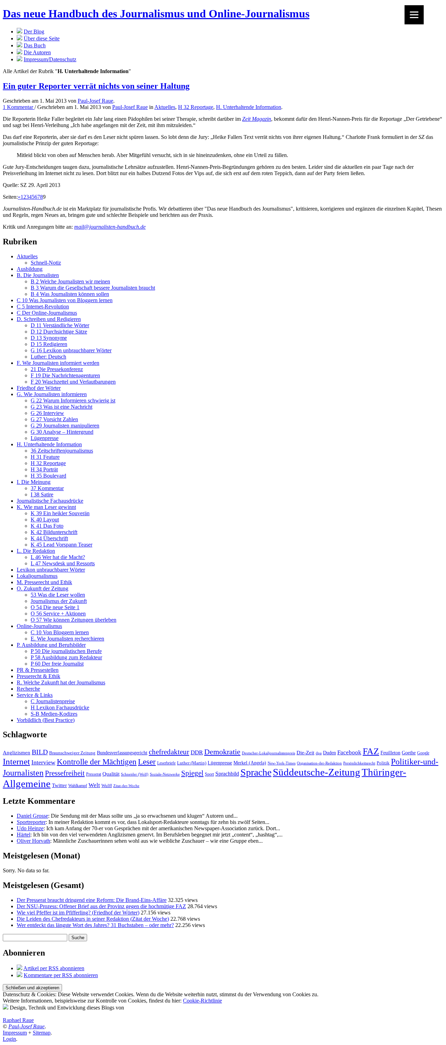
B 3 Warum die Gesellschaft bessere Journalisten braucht (93, 288)
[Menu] (414, 14)
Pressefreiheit (65, 773)
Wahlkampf (77, 785)
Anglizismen (16, 752)
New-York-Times (281, 763)
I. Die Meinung (34, 482)
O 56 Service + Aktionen (58, 613)
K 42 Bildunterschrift (54, 532)
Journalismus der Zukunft (59, 601)
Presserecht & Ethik (38, 676)
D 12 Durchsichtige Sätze (59, 332)
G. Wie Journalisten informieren (52, 394)
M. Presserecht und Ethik (44, 582)
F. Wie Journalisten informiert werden (58, 363)
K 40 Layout (45, 519)
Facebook (349, 752)
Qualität (111, 774)
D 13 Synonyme (49, 338)
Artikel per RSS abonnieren (53, 968)
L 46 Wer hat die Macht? (58, 557)
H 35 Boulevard (48, 476)
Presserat (93, 774)
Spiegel (192, 773)
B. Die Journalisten (38, 275)
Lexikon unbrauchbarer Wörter (51, 570)
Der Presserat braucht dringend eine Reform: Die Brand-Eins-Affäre (92, 900)
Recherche (28, 689)
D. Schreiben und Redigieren (49, 319)
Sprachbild (227, 774)
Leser (147, 761)
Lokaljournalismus (37, 576)
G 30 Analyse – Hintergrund (62, 432)
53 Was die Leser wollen (58, 595)
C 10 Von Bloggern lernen (60, 632)
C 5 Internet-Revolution (43, 306)
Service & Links (35, 695)
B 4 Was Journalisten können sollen (70, 294)
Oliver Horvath (33, 841)
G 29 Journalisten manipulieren (65, 426)
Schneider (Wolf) (134, 774)
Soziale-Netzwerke (165, 774)
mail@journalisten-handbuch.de (110, 227)
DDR (197, 752)
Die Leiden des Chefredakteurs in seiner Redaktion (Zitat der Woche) (93, 919)
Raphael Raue (18, 1020)
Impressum (15, 1033)
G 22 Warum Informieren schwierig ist (73, 400)
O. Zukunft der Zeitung (42, 588)
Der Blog (34, 31)
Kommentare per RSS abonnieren (61, 975)
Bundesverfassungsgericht (122, 752)
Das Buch (35, 45)
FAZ (371, 751)
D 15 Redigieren (49, 344)
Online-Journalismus (39, 626)
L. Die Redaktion (36, 551)
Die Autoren (37, 52)
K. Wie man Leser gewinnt (46, 507)
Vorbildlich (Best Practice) (46, 720)
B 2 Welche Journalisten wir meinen (70, 281)
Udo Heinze (30, 828)
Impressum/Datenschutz (50, 59)
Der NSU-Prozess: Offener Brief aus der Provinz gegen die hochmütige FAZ (101, 906)
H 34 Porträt (44, 469)
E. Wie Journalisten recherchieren (67, 639)
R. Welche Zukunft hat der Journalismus (61, 682)
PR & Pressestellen (38, 670)
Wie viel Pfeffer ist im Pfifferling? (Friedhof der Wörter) (78, 913)
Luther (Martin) (191, 762)
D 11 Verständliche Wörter (60, 325)
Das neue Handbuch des (156, 13)
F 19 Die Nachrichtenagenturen (65, 375)
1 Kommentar (18, 107)
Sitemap (42, 1033)
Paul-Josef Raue (95, 101)
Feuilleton (390, 752)
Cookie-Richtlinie (202, 1001)
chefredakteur (169, 752)
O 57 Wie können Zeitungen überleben (73, 620)
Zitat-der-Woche (126, 786)
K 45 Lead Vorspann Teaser (61, 545)
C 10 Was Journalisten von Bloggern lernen (65, 300)
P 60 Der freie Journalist (57, 664)
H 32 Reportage (195, 107)
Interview (43, 762)
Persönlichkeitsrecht (359, 763)
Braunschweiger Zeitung (72, 753)
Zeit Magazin (256, 119)
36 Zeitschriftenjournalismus (62, 451)
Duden (329, 752)
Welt (94, 784)
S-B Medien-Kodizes (54, 714)
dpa (319, 753)
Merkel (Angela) (249, 762)
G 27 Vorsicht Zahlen (54, 419)
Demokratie (222, 752)
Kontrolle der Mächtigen (97, 761)
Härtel (23, 835)
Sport (209, 774)
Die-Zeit (305, 752)
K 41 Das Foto (47, 526)
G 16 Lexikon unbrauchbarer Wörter (71, 350)
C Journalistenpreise (53, 701)
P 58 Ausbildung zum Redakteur (66, 657)
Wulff (106, 785)
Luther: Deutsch (48, 357)
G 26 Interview (47, 413)
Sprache (255, 772)
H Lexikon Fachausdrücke (60, 707)
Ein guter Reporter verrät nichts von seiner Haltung (96, 86)
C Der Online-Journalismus (47, 313)
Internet (16, 761)
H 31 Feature (45, 457)
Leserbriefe (166, 763)
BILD (40, 752)
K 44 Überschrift (49, 538)
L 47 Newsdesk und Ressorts (63, 563)
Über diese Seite (42, 38)
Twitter (59, 785)
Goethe (409, 752)
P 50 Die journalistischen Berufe (66, 651)
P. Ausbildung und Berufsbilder (51, 645)
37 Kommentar (47, 488)
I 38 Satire (42, 494)
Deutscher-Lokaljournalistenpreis (268, 753)
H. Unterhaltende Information (248, 107)
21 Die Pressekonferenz (57, 369)
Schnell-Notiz (46, 263)
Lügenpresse (45, 438)
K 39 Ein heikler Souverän (60, 513)
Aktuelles (164, 107)
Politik (383, 762)
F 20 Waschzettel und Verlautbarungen (73, 382)
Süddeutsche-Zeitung (316, 772)
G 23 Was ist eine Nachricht (61, 407)
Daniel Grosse (32, 816)
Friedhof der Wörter (39, 388)
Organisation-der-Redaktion (319, 763)
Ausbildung (30, 269)
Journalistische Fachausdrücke (50, 501)
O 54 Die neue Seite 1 (55, 607)
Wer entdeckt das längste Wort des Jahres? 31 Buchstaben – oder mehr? (95, 925)
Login (9, 1039)
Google (423, 753)
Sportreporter (31, 822)
